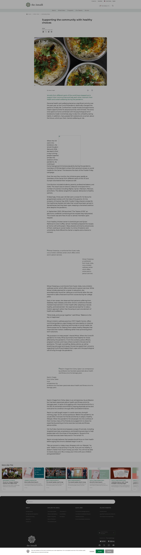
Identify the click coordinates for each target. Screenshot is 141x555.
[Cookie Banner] (70, 551)
